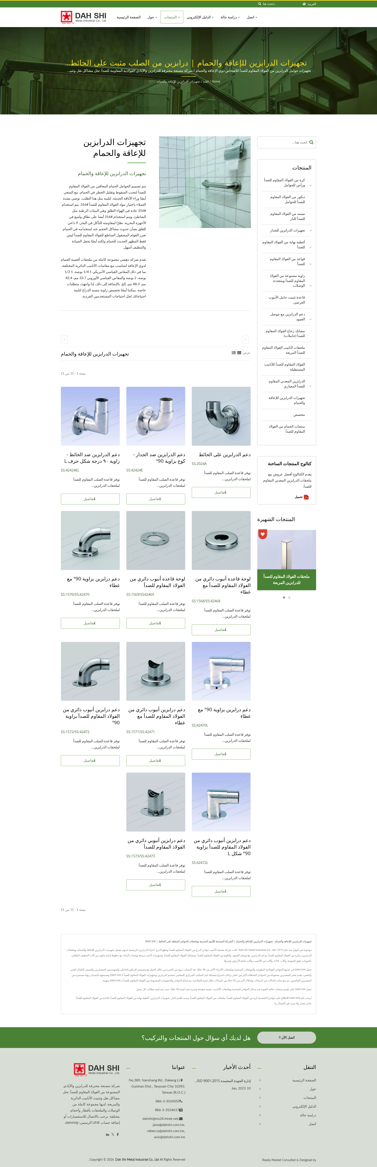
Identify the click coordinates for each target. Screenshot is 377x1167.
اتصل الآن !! (287, 1037)
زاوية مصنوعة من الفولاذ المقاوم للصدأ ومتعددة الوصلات (287, 281)
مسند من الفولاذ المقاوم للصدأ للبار (287, 216)
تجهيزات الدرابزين (160, 998)
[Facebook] (118, 1134)
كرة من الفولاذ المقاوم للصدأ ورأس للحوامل (284, 182)
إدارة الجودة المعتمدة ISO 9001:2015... (222, 1080)
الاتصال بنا (279, 1003)
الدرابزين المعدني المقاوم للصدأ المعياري (287, 384)
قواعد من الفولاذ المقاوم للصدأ (287, 261)
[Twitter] (113, 1134)
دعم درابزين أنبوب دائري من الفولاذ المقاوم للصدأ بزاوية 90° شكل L (222, 846)
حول (151, 17)
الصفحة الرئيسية (129, 17)
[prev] (64, 339)
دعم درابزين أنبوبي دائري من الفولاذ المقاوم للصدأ (156, 843)
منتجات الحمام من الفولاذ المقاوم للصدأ (287, 429)
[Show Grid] (239, 353)
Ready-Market (271, 1160)
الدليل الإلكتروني (199, 17)
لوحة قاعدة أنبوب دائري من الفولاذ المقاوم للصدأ (157, 581)
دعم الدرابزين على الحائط (225, 454)
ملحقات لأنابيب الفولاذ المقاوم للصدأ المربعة (283, 350)
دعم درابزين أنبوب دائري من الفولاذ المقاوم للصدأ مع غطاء (156, 716)
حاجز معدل (306, 1003)
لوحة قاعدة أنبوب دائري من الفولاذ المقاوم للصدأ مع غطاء (223, 585)
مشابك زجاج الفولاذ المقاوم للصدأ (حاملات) (285, 333)
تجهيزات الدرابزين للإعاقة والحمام (178, 81)
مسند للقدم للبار (180, 998)
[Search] (311, 142)
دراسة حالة (229, 17)
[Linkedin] (107, 1134)
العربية (312, 4)
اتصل (251, 17)
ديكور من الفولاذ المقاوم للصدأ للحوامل (287, 199)
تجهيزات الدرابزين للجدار (287, 230)
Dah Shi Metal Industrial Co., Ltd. (137, 1159)
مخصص (299, 414)
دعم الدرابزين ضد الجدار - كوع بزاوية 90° (159, 457)
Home (216, 81)
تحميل (299, 497)
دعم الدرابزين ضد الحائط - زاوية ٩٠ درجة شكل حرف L (92, 457)
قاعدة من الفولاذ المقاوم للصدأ (92, 998)
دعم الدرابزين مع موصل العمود (287, 316)
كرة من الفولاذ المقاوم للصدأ (242, 998)
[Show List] (233, 353)
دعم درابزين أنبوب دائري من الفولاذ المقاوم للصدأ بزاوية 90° (91, 716)
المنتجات (171, 17)
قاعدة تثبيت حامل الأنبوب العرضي (287, 300)
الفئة (206, 81)
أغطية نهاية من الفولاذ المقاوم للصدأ (283, 244)
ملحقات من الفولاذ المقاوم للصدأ (207, 998)
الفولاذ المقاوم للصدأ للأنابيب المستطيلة (284, 367)
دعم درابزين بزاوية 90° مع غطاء (93, 581)
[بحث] (259, 4)
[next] (245, 339)
